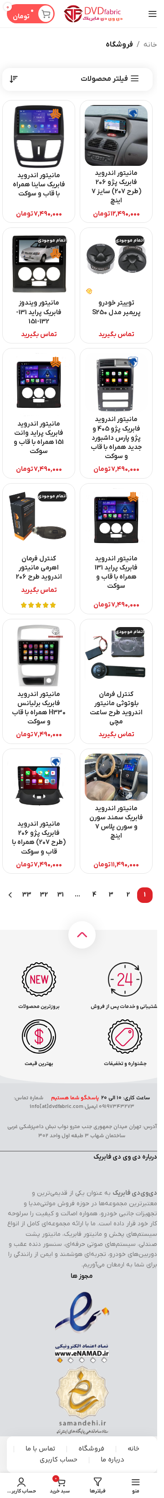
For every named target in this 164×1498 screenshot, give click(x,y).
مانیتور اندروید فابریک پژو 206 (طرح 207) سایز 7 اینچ (116, 187)
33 (26, 895)
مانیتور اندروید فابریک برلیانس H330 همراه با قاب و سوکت (39, 708)
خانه (150, 44)
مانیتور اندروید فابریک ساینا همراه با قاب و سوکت (39, 184)
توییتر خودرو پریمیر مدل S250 (116, 307)
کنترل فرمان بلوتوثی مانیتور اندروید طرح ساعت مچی (116, 708)
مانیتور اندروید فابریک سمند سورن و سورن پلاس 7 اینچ (116, 822)
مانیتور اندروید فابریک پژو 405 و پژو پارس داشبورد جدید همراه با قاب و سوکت (116, 438)
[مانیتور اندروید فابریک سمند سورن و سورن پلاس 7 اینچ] (116, 777)
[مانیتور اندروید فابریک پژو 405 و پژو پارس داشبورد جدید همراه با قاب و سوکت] (116, 382)
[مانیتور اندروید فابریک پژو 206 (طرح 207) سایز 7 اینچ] (116, 135)
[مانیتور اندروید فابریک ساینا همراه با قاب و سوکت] (38, 136)
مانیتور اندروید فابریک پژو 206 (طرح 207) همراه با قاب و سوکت (39, 838)
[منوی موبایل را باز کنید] (153, 14)
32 (44, 895)
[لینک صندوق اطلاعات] (125, 986)
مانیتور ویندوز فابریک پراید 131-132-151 (39, 312)
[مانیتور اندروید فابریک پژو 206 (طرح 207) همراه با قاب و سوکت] (38, 785)
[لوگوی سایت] (93, 13)
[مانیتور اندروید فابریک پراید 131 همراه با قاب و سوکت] (116, 519)
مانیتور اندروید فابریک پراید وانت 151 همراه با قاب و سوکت (39, 438)
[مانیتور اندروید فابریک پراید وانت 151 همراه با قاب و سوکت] (38, 384)
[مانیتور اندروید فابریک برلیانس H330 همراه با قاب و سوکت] (38, 655)
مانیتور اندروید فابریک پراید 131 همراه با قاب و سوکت (116, 572)
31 (60, 895)
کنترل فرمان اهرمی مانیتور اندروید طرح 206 (39, 567)
